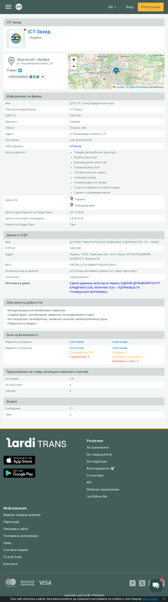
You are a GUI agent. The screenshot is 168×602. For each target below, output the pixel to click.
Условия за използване (21, 536)
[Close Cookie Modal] (163, 599)
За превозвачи (97, 447)
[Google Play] (19, 473)
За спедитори (97, 461)
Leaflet (119, 87)
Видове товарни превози (22, 515)
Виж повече (150, 599)
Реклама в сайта (16, 529)
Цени (7, 543)
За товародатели (99, 454)
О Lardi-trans (13, 557)
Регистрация (150, 7)
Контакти (10, 564)
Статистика (95, 475)
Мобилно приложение (103, 489)
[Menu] (8, 7)
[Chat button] (156, 585)
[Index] (19, 7)
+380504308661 (18, 76)
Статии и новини (16, 550)
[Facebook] (133, 583)
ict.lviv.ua (75, 146)
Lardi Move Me (97, 496)
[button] (116, 71)
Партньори (11, 522)
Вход (129, 7)
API (89, 482)
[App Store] (19, 461)
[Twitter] (142, 583)
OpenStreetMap (138, 87)
